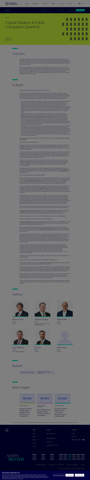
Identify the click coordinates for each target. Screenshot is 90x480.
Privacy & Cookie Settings (59, 475)
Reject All (70, 475)
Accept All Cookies (79, 475)
